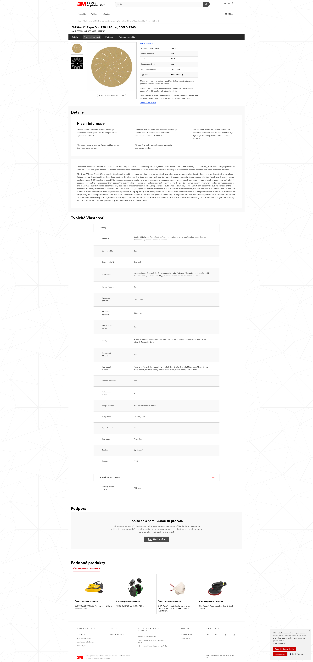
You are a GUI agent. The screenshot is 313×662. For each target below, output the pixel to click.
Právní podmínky (91, 656)
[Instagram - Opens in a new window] (234, 634)
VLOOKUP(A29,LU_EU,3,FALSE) (130, 606)
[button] (296, 654)
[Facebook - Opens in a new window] (225, 634)
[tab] (86, 568)
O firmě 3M (81, 634)
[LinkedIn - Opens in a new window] (207, 634)
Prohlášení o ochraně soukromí (107, 656)
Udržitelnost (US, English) (85, 642)
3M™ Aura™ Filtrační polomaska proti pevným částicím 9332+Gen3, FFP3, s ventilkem (174, 608)
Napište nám (159, 539)
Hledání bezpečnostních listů (148, 636)
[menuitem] (75, 37)
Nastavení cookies (124, 656)
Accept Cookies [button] (280, 654)
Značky (106, 14)
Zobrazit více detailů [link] (148, 103)
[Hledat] (206, 4)
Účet (230, 14)
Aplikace (95, 14)
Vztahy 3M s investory (84, 638)
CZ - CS (227, 3)
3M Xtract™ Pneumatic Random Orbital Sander (216, 607)
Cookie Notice (279, 644)
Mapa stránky (186, 638)
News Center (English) (117, 634)
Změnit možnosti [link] (146, 43)
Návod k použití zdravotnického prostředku (152, 646)
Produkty (82, 14)
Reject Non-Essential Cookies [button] (284, 649)
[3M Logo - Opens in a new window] (91, 4)
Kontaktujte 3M (186, 634)
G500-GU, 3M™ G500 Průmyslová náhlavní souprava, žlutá (93, 607)
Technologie (81, 646)
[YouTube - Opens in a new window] (216, 634)
